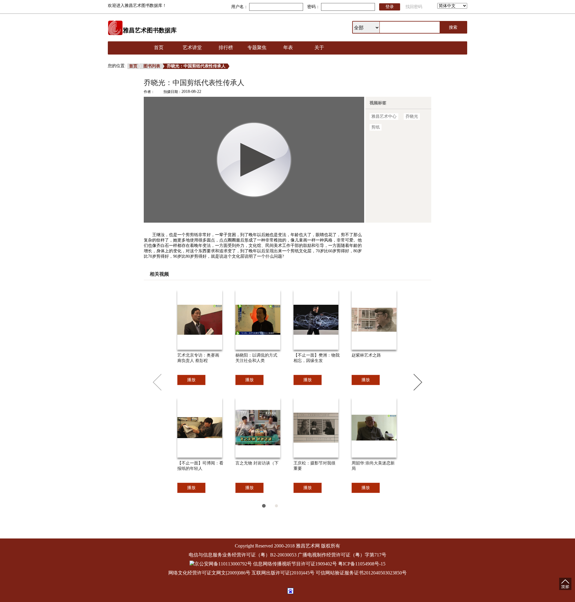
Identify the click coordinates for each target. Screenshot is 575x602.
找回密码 (413, 6)
